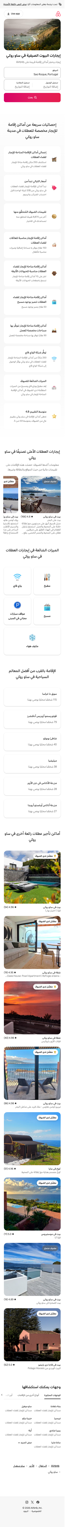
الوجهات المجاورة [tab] (52, 1395)
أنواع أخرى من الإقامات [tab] (28, 1395)
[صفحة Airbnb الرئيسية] (58, 14)
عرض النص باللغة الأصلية (15, 4)
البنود (25, 1511)
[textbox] (46, 87)
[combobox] (32, 75)
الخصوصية (36, 1511)
